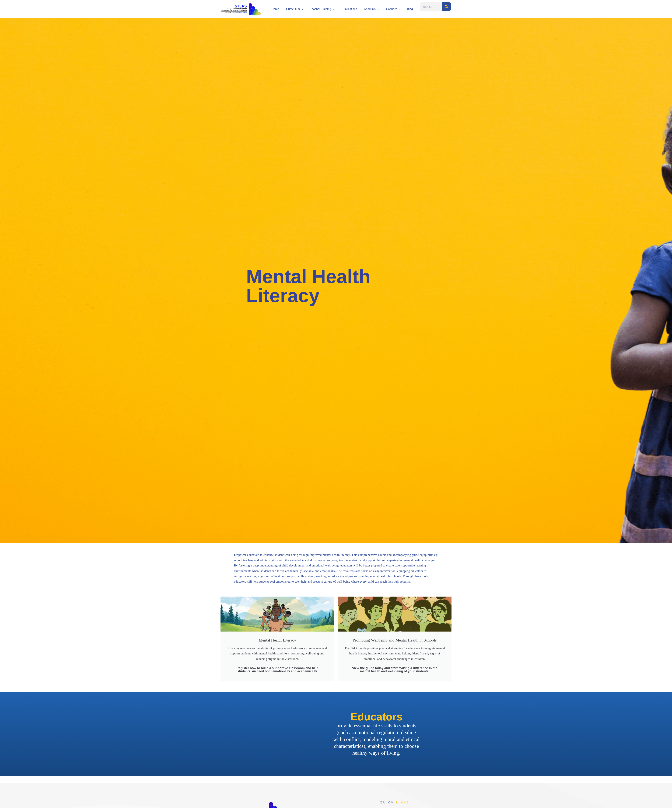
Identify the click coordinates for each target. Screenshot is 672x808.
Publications (349, 9)
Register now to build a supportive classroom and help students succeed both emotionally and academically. (277, 669)
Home (275, 9)
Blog (410, 9)
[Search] (446, 6)
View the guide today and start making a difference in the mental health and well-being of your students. (394, 669)
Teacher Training (320, 9)
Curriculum (293, 9)
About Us (370, 9)
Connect (391, 9)
